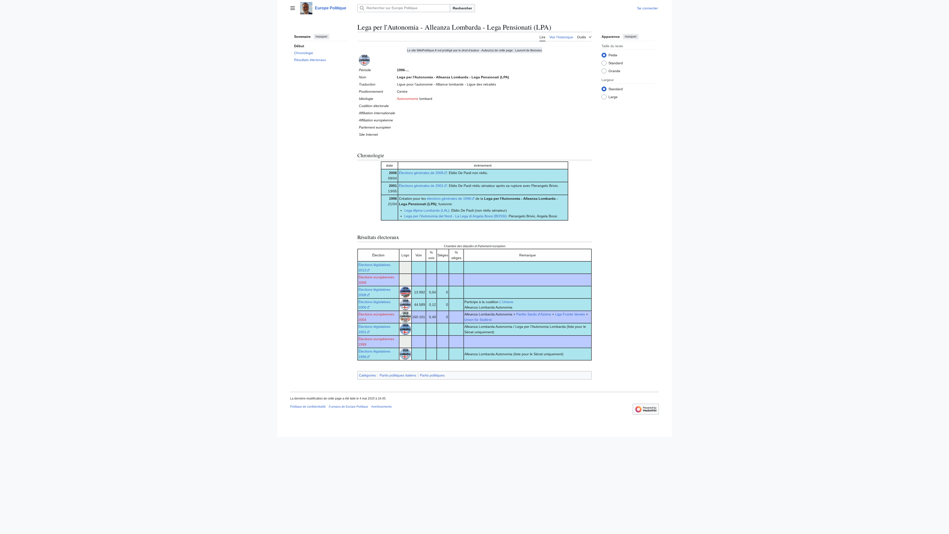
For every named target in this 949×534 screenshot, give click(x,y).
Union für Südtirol (478, 320)
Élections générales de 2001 (421, 186)
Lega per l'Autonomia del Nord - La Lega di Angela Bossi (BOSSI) (455, 216)
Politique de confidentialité (308, 406)
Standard (615, 63)
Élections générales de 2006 (421, 173)
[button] (293, 8)
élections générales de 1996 (449, 198)
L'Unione (506, 302)
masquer (321, 36)
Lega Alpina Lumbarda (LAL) (426, 210)
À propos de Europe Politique (348, 406)
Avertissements (381, 406)
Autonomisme (407, 99)
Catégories (367, 375)
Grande (614, 71)
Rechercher (462, 8)
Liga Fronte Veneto (570, 314)
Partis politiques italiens (398, 375)
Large (613, 97)
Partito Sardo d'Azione (533, 314)
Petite (612, 55)
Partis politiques (432, 375)
